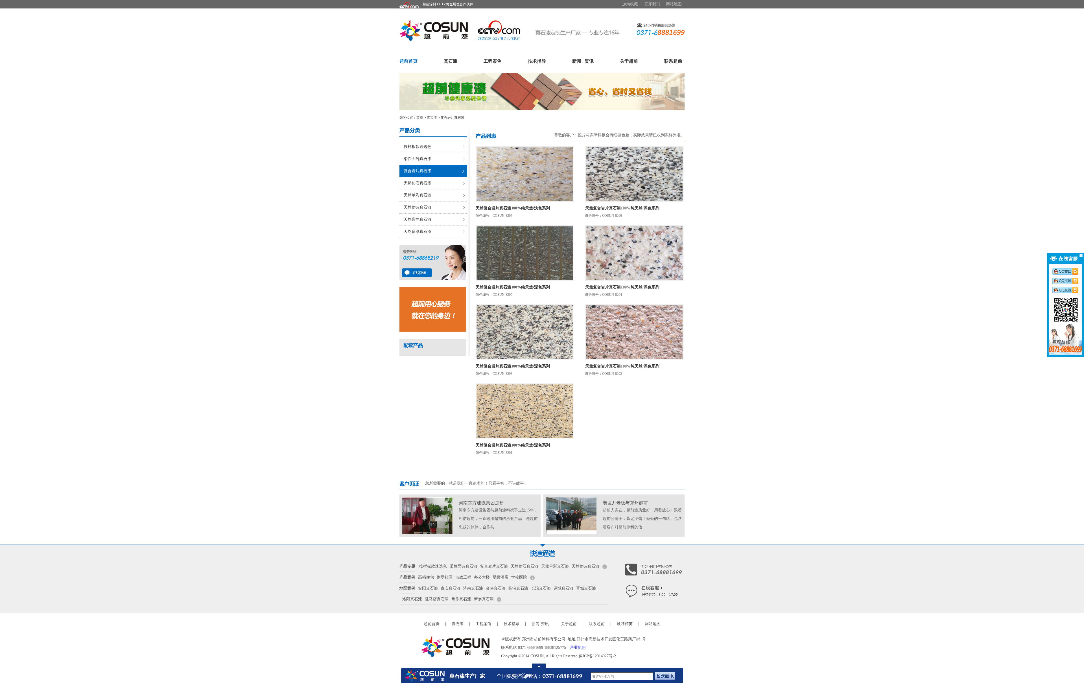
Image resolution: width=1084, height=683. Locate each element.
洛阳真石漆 (412, 599)
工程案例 (493, 61)
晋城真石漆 (586, 588)
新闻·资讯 (540, 624)
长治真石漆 (541, 588)
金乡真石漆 (496, 588)
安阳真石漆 (428, 588)
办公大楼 (482, 577)
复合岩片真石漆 (417, 171)
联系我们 (652, 4)
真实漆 (432, 118)
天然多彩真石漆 (417, 231)
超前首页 (408, 61)
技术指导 (537, 61)
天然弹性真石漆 (417, 219)
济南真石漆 (473, 588)
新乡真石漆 (484, 599)
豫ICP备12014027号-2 (597, 656)
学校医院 (519, 577)
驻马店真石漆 (437, 599)
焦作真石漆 (461, 599)
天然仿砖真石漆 (417, 207)
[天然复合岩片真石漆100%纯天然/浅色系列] (525, 174)
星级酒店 (500, 577)
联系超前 (673, 61)
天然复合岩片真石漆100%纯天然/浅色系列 (513, 208)
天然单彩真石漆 (417, 195)
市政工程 (463, 577)
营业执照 (578, 647)
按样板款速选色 (417, 147)
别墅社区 (445, 577)
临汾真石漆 (518, 588)
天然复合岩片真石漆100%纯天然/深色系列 (622, 208)
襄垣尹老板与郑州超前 (625, 502)
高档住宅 (426, 577)
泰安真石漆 (450, 588)
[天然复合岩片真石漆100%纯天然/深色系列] (634, 174)
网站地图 (674, 4)
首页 (419, 118)
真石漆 (450, 61)
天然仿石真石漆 (417, 183)
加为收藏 (630, 4)
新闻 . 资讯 (583, 61)
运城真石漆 (563, 588)
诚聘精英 (625, 624)
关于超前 (629, 61)
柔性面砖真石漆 (417, 159)
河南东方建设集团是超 (481, 502)
